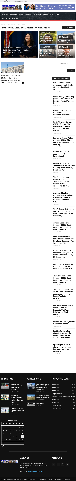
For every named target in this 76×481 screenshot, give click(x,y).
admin (5, 55)
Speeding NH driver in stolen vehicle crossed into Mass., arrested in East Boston (62, 348)
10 (3, 433)
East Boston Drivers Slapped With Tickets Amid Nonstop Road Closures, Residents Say (64, 166)
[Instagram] (62, 464)
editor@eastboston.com (36, 471)
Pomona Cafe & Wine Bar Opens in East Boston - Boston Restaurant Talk (63, 266)
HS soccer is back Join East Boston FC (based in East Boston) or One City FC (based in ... (63, 253)
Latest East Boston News (61, 78)
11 (6, 433)
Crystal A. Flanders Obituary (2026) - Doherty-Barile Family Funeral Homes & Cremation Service (63, 197)
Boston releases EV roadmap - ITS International (61, 154)
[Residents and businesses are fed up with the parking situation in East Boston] (5, 386)
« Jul (2, 446)
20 (13, 437)
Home (3, 24)
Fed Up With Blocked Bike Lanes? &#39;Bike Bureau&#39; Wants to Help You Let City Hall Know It (63, 310)
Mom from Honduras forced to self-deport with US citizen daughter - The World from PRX (63, 240)
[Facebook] (58, 464)
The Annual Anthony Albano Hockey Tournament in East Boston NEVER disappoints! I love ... (61, 181)
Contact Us (67, 479)
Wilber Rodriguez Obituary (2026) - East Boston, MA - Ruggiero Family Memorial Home (63, 100)
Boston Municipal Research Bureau (13, 47)
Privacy (50, 479)
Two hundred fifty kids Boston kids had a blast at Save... (17, 410)
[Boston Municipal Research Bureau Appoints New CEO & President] (48, 51)
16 (22, 433)
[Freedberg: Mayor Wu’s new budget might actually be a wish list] (19, 47)
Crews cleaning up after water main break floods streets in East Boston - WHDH (63, 86)
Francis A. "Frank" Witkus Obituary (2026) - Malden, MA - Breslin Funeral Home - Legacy (63, 141)
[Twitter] (67, 464)
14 (16, 433)
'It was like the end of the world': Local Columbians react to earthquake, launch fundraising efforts (63, 294)
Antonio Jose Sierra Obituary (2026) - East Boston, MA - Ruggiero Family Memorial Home (62, 226)
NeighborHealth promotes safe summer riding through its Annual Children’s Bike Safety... (17, 399)
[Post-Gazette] (31, 404)
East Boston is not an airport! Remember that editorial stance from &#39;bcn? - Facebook (62, 334)
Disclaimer (43, 479)
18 (6, 437)
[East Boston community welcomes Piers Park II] (31, 397)
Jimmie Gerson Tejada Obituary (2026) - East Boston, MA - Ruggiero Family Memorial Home (62, 279)
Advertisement (58, 479)
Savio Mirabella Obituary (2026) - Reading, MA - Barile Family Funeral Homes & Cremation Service (63, 126)
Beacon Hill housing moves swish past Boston (64, 323)
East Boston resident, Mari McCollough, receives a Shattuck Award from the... (11, 78)
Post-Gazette (40, 403)
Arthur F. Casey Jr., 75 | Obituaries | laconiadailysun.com (62, 112)
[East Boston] (11, 7)
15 (19, 433)
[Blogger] (53, 464)
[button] (72, 16)
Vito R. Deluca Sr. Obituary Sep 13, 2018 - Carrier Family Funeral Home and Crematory (63, 212)
